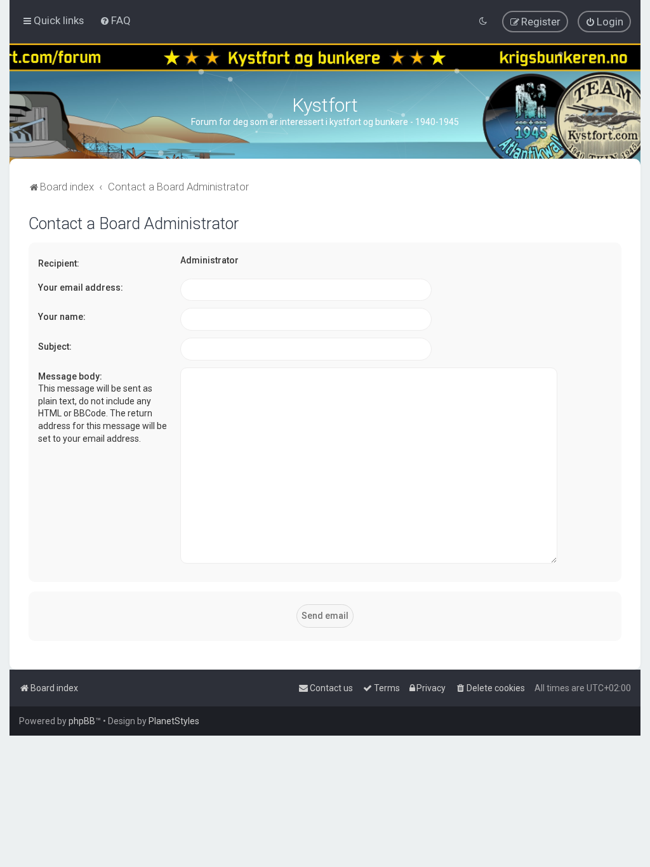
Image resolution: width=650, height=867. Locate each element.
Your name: (62, 317)
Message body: (70, 376)
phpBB (82, 721)
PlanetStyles (174, 721)
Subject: (55, 346)
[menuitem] (115, 20)
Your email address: (80, 287)
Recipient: (58, 263)
